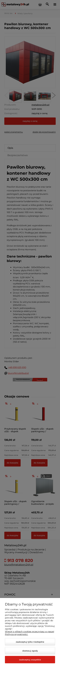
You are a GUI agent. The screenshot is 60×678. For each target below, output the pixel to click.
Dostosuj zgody (30, 650)
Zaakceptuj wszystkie (30, 659)
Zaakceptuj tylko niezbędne (30, 642)
